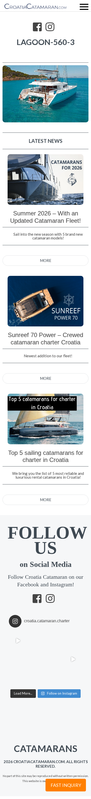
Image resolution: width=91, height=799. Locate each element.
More (45, 260)
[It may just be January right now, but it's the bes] (18, 659)
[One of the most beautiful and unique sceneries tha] (18, 677)
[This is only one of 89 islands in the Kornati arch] (36, 659)
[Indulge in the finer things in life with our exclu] (18, 641)
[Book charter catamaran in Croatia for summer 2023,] (55, 641)
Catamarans (40, 745)
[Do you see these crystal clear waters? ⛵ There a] (55, 677)
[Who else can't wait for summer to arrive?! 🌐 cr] (73, 659)
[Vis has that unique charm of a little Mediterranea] (73, 677)
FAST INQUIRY (66, 785)
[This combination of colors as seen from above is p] (55, 659)
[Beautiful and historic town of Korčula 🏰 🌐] (73, 641)
